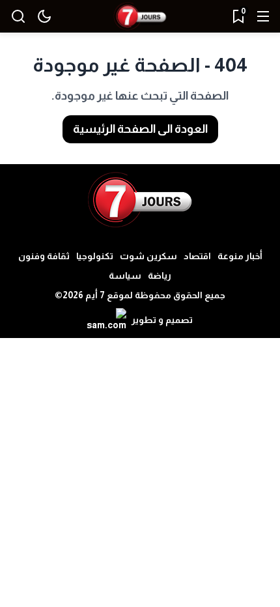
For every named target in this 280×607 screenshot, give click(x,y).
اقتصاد (197, 256)
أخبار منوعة (239, 256)
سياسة (125, 275)
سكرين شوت (148, 256)
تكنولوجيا (94, 256)
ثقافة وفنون (44, 256)
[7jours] (140, 16)
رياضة (159, 275)
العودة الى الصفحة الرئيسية (140, 128)
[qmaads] (140, 200)
